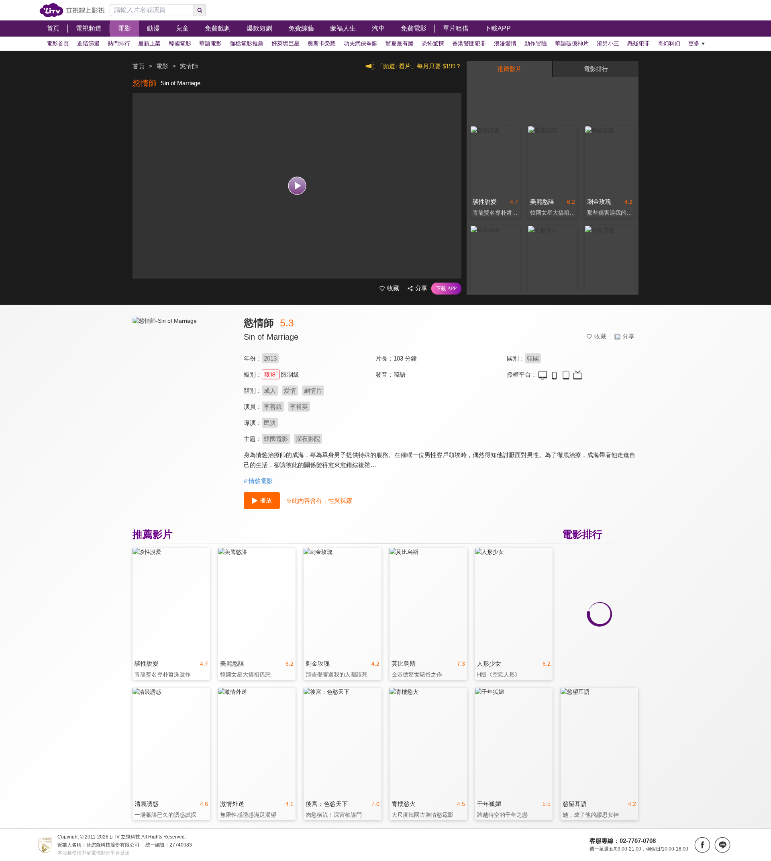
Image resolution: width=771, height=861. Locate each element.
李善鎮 (273, 406)
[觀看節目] (297, 186)
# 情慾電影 (258, 481)
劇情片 (313, 390)
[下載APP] (446, 289)
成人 (270, 390)
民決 (270, 422)
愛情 (290, 390)
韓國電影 (276, 438)
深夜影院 (308, 438)
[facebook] (702, 845)
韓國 (533, 358)
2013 (270, 358)
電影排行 (596, 69)
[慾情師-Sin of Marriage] (183, 388)
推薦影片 (510, 69)
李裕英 (299, 406)
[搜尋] (200, 10)
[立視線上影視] (72, 10)
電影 (162, 66)
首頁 (139, 66)
